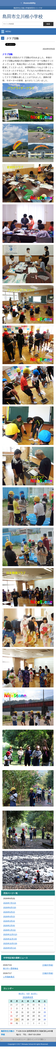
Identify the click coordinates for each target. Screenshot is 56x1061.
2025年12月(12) (10, 934)
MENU (8, 31)
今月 (28, 994)
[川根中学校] (47, 965)
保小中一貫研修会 (10, 968)
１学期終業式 (8, 977)
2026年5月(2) (9, 912)
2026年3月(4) (9, 921)
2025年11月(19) (10, 939)
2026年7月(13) (9, 903)
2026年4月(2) (9, 916)
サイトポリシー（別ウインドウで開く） (29, 1039)
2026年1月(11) (9, 930)
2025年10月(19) (10, 943)
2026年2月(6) (9, 925)
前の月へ (22, 994)
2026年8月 (28, 997)
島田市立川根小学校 (22, 16)
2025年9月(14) (9, 948)
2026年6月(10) (9, 907)
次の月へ (34, 994)
